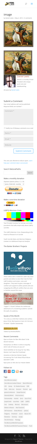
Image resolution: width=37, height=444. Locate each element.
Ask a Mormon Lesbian (10, 380)
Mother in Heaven (9, 407)
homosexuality (8, 398)
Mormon (17, 404)
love (5, 404)
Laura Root (16, 401)
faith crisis (11, 389)
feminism (18, 389)
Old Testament (8, 410)
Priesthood (14, 414)
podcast (26, 410)
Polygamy (7, 414)
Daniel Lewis (10, 18)
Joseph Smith (7, 401)
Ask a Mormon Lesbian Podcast (12, 383)
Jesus (21, 398)
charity (10, 386)
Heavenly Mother (9, 395)
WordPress (18, 441)
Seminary (14, 417)
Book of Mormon (27, 383)
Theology (17, 420)
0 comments (28, 18)
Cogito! (6, 306)
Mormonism (24, 404)
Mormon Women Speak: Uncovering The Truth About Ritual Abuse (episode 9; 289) (17, 357)
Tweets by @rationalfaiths (12, 331)
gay (30, 389)
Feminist (25, 389)
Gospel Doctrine (21, 392)
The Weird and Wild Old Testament (13, 423)
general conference (9, 392)
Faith (5, 389)
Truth (30, 426)
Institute (16, 398)
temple (20, 417)
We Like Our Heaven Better (21, 363)
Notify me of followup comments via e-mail (19, 128)
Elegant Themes (18, 439)
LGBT (5, 281)
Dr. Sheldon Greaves (19, 386)
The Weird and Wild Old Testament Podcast (15, 426)
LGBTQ (27, 401)
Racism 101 (28, 414)
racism (21, 414)
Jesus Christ (28, 398)
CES (5, 386)
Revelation (7, 417)
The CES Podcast (8, 420)
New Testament (20, 407)
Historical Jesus (19, 395)
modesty (11, 404)
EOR (28, 386)
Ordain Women (18, 410)
